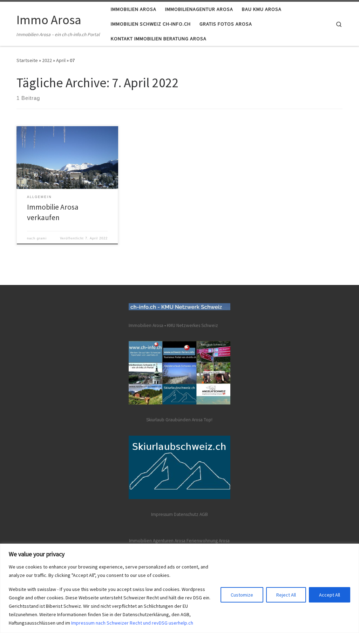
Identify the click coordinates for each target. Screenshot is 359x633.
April (61, 60)
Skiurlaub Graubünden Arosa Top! (179, 420)
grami (42, 238)
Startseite (27, 60)
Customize (242, 595)
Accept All (329, 595)
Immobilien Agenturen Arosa (157, 541)
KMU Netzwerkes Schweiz (192, 325)
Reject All (286, 595)
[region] (179, 588)
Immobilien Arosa (146, 325)
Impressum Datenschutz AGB (179, 514)
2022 (47, 60)
